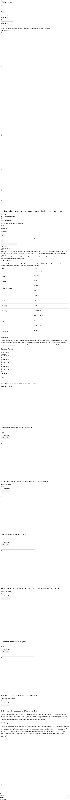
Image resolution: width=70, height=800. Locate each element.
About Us (3, 745)
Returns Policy (4, 756)
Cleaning (3, 765)
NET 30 (2, 749)
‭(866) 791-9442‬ (4, 782)
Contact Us (3, 747)
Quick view (6, 708)
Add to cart (5, 244)
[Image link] (8, 785)
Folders (2, 769)
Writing (2, 767)
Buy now (13, 244)
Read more (20, 223)
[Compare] (2, 708)
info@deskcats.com (5, 780)
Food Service (7, 28)
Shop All (3, 774)
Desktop (3, 762)
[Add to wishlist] (2, 692)
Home (2, 28)
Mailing (2, 772)
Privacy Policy (4, 754)
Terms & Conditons (5, 752)
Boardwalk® (4, 214)
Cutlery (13, 28)
